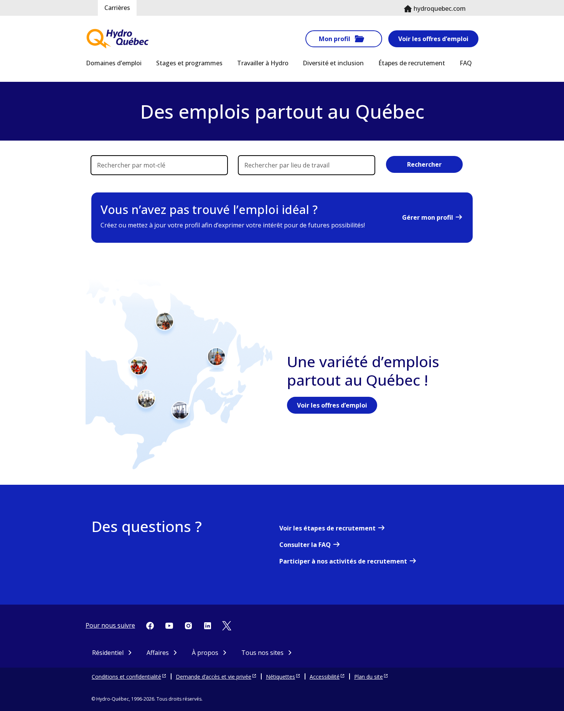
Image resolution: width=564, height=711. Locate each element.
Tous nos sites (262, 652)
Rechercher (424, 164)
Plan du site (368, 676)
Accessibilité (325, 676)
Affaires (158, 652)
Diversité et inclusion (333, 63)
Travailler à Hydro (263, 63)
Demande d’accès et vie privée (213, 676)
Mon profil (334, 39)
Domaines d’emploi (114, 63)
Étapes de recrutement (411, 63)
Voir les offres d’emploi (433, 39)
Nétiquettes (280, 676)
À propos (205, 652)
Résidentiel (108, 652)
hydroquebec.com (440, 8)
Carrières (117, 7)
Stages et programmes (189, 63)
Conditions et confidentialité (126, 676)
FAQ (466, 63)
